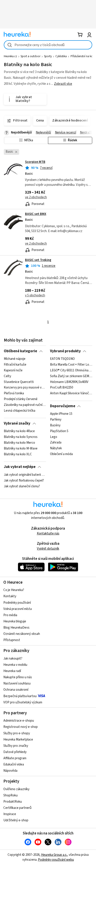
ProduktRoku (12, 801)
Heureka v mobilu (15, 664)
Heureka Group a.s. (54, 854)
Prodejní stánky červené (21, 399)
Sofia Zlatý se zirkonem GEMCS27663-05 (71, 376)
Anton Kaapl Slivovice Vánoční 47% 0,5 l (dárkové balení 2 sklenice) (71, 393)
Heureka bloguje (14, 621)
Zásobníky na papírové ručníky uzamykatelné (25, 405)
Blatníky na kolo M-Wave (21, 448)
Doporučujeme (62, 406)
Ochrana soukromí (15, 689)
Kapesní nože (13, 370)
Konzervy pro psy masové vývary (25, 387)
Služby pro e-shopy (16, 733)
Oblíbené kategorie (20, 351)
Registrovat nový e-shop (20, 727)
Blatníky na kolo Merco (19, 443)
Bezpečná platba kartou (20, 696)
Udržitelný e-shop (15, 820)
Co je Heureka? (13, 590)
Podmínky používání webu (56, 859)
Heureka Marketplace (18, 739)
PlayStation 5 (59, 431)
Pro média (10, 615)
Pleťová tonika (14, 393)
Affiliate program (14, 758)
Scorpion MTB (35, 162)
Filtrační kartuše (15, 364)
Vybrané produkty (65, 351)
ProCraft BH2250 (61, 387)
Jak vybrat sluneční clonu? (22, 486)
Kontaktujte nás (48, 533)
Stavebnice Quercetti (19, 382)
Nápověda (10, 770)
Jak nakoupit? (12, 658)
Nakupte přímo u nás (17, 677)
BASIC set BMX (35, 214)
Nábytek (56, 448)
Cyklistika (61, 56)
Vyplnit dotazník (48, 548)
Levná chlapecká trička (19, 411)
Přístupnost (11, 640)
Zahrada (55, 443)
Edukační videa (13, 764)
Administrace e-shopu (18, 720)
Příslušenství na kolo (83, 56)
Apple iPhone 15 (61, 414)
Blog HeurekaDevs (16, 627)
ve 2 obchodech (36, 197)
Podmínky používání (17, 602)
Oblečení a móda (61, 454)
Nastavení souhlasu (17, 683)
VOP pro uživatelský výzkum (22, 702)
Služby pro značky (15, 745)
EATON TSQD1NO (62, 359)
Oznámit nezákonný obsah (21, 634)
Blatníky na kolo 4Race (19, 431)
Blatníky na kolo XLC (18, 454)
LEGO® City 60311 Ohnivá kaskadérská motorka (71, 370)
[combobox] (48, 44)
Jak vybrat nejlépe (19, 467)
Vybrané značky (17, 423)
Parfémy (55, 419)
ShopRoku (10, 795)
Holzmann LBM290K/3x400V (69, 382)
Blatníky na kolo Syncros (21, 437)
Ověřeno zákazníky (16, 789)
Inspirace (9, 814)
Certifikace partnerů (17, 808)
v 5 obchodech (35, 295)
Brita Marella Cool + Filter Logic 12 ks (71, 364)
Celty (7, 376)
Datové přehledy (15, 752)
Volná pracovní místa (17, 609)
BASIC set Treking (38, 260)
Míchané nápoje (14, 359)
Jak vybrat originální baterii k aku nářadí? (25, 475)
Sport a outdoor (30, 56)
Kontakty (9, 596)
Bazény (55, 425)
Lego (53, 437)
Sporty (48, 56)
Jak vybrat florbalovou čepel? (24, 480)
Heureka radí (12, 671)
